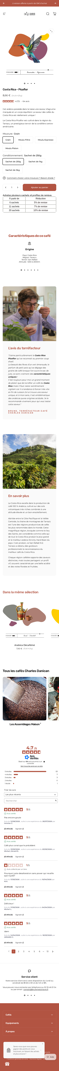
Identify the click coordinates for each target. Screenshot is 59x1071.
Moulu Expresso (45, 140)
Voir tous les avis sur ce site (32, 766)
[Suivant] (55, 3)
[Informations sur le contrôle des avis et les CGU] (44, 762)
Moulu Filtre (24, 140)
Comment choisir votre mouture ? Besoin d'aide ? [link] (31, 178)
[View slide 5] (34, 270)
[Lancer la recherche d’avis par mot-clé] (56, 800)
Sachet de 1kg (35, 161)
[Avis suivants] (52, 951)
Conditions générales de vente (17, 1059)
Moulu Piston (11, 148)
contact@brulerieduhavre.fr (35, 989)
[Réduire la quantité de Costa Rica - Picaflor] (6, 187)
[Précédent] (4, 3)
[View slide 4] (31, 270)
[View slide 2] (24, 270)
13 (47, 951)
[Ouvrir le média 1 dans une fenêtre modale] (51, 31)
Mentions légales (36, 1059)
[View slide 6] (37, 270)
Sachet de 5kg (12, 170)
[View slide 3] (28, 270)
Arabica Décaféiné (24, 645)
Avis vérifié (11, 814)
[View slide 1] (21, 270)
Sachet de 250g (13, 161)
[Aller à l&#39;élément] (24, 83)
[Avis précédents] (9, 951)
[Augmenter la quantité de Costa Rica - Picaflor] (17, 187)
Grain (8, 140)
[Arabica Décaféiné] (24, 620)
